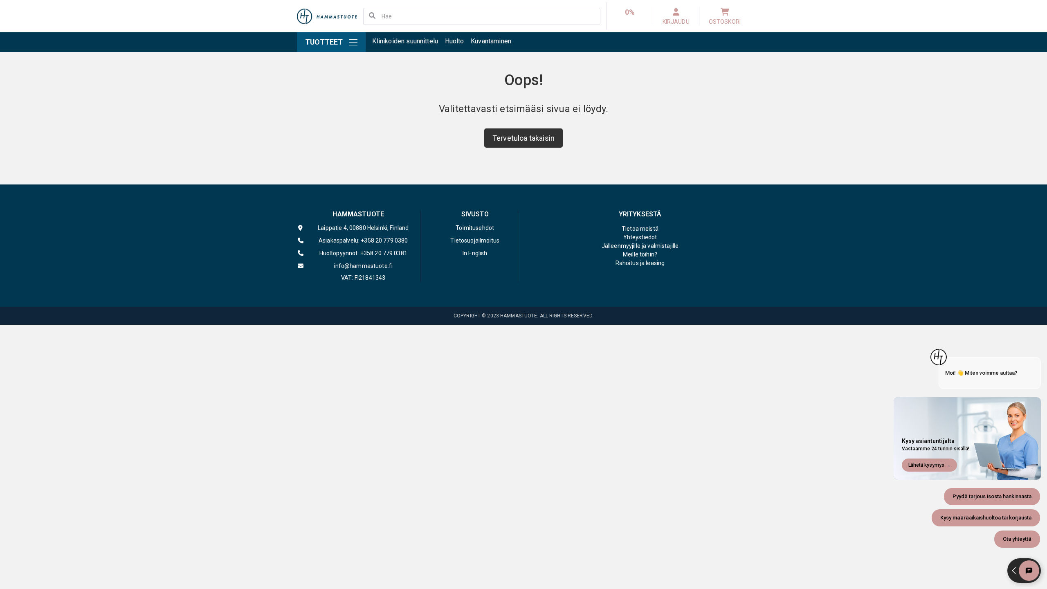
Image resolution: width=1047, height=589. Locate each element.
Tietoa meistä (640, 228)
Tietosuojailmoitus (474, 240)
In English (475, 253)
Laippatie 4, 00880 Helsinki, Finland (363, 228)
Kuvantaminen (491, 41)
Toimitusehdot (475, 228)
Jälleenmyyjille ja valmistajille (640, 246)
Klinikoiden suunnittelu (405, 41)
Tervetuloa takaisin (523, 138)
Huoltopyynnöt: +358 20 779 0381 (363, 253)
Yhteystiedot (640, 237)
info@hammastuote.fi (363, 266)
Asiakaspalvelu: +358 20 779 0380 (363, 240)
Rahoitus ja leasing (640, 263)
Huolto (454, 41)
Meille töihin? (640, 254)
